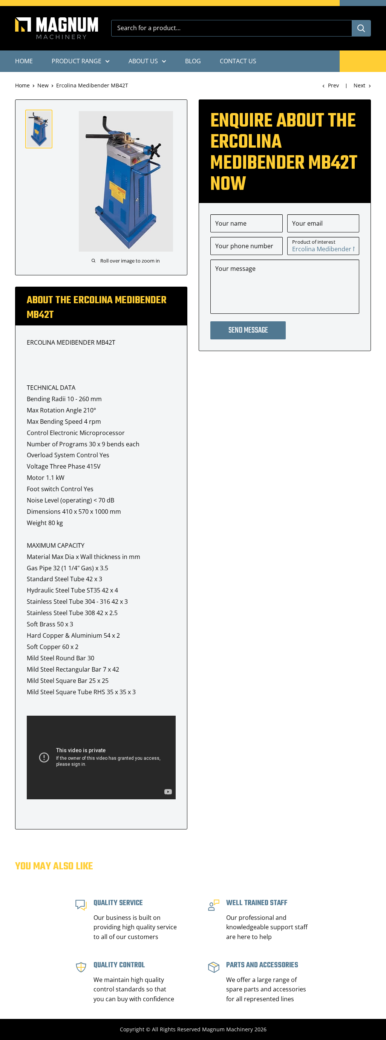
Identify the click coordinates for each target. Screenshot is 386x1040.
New (43, 85)
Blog (193, 61)
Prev (333, 85)
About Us (143, 61)
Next (359, 85)
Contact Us (238, 61)
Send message (248, 330)
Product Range (76, 61)
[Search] (361, 28)
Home (24, 61)
